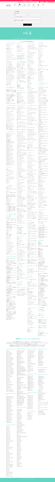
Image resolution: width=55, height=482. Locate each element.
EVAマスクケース (9, 198)
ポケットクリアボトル (41, 189)
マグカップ (39, 211)
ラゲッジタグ (19, 261)
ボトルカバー (40, 194)
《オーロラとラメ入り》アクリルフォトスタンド (22, 144)
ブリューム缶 (40, 80)
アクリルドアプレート (20, 220)
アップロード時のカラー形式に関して (43, 247)
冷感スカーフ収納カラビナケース (32, 248)
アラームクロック (40, 75)
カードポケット (8, 121)
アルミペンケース (9, 230)
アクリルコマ (19, 195)
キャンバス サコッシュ (31, 158)
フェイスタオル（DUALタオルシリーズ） (32, 239)
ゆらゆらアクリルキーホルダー (21, 210)
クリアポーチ (29, 162)
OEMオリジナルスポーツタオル (32, 260)
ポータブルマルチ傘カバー (31, 204)
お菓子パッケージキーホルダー (32, 139)
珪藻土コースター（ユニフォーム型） (32, 148)
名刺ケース (18, 243)
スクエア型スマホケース (9, 70)
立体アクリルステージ (20, 135)
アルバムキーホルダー (31, 99)
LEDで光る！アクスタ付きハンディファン (22, 79)
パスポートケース (19, 258)
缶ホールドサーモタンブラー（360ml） (42, 178)
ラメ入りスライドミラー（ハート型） (32, 110)
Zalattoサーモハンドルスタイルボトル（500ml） (43, 129)
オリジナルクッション (31, 268)
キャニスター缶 (40, 55)
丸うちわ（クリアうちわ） (21, 65)
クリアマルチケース (30, 130)
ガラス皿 (29, 282)
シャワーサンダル (19, 283)
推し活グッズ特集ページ (20, 227)
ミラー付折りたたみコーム (31, 69)
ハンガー (39, 47)
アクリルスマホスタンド (20, 216)
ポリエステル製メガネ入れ (31, 207)
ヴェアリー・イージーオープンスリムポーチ (32, 187)
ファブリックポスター (31, 323)
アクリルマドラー (19, 164)
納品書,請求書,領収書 (41, 262)
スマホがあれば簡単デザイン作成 (43, 275)
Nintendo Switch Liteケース (21, 58)
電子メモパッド (30, 87)
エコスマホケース (9, 83)
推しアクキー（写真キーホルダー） (21, 130)
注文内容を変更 (40, 249)
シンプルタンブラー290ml (42, 102)
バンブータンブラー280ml (42, 97)
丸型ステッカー (19, 47)
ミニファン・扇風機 (20, 67)
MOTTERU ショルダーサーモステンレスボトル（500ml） (43, 151)
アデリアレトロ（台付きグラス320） (42, 95)
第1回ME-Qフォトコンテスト (42, 319)
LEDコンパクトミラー (20, 96)
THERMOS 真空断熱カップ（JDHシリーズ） (42, 235)
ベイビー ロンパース (9, 174)
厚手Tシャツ (8, 175)
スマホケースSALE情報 (41, 323)
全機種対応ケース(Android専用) (11, 90)
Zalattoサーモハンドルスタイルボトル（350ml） (43, 127)
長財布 (18, 267)
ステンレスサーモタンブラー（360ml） (42, 108)
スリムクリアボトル (41, 180)
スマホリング (8, 112)
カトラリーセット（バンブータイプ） (32, 305)
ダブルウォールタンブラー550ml (43, 101)
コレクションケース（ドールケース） (32, 194)
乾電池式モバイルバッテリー (10, 300)
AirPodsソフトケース (9, 146)
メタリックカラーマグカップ (42, 221)
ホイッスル (29, 82)
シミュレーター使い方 (41, 261)
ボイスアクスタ (19, 113)
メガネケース (29, 66)
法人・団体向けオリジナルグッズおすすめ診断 (43, 334)
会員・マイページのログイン (42, 302)
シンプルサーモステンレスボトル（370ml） (43, 164)
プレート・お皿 (30, 281)
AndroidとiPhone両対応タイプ (11, 95)
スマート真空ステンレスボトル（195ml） (42, 144)
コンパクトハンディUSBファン (21, 74)
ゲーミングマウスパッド (9, 242)
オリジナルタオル (30, 223)
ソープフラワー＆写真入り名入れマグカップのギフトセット (22, 290)
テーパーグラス (40, 86)
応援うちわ (18, 66)
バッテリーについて (41, 257)
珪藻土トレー (29, 330)
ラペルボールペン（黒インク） (11, 218)
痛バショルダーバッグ (31, 195)
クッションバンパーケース (10, 55)
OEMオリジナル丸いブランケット (33, 259)
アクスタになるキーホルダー (21, 125)
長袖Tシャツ (8, 180)
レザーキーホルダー (30, 60)
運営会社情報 (13, 38)
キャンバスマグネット (31, 314)
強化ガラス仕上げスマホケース (11, 69)
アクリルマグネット (20, 191)
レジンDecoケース (9, 61)
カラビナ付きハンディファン (21, 71)
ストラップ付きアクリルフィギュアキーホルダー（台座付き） (22, 198)
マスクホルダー (8, 201)
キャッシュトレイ (9, 238)
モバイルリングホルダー (9, 111)
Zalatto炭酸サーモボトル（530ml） (42, 162)
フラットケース (30, 163)
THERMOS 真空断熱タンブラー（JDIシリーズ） (43, 232)
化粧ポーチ (29, 65)
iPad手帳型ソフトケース (10, 141)
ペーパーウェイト (19, 221)
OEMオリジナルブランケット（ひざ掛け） (33, 255)
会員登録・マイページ (36, 38)
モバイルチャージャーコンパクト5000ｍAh (11, 266)
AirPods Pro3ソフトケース (10, 164)
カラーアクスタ (19, 118)
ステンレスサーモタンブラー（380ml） (42, 110)
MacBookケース (8, 136)
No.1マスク (8, 191)
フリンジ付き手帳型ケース (10, 96)
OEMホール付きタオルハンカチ (32, 263)
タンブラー (39, 190)
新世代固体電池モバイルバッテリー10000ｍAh (11, 292)
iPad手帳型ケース (9, 140)
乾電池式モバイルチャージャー (11, 301)
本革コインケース (19, 271)
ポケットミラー (30, 107)
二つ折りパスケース (20, 254)
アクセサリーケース (41, 79)
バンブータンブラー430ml (42, 98)
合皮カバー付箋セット (9, 234)
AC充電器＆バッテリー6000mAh (11, 282)
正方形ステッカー (19, 46)
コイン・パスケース (20, 275)
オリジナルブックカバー (9, 251)
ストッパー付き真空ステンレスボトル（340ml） (43, 137)
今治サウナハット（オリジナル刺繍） (43, 70)
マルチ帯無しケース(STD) (10, 100)
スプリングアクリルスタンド (21, 138)
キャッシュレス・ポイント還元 (42, 297)
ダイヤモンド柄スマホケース (10, 75)
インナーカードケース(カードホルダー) (22, 248)
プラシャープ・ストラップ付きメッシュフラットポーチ (32, 213)
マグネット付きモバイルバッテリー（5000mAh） (11, 271)
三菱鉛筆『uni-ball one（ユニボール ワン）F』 (11, 223)
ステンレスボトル (40, 193)
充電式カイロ (19, 85)
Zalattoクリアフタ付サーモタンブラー (43, 132)
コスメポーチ (29, 209)
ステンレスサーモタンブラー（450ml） (42, 113)
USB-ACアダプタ (8, 319)
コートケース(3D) (9, 64)
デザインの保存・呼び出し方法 (42, 279)
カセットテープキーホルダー (32, 47)
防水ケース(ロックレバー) (10, 125)
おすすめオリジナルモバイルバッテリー (11, 259)
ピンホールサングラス (31, 95)
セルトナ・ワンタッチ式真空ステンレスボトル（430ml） (43, 159)
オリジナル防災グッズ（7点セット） (43, 66)
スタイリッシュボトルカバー (42, 201)
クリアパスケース (19, 240)
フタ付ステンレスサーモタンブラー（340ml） (43, 171)
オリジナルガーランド (31, 96)
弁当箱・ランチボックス (31, 288)
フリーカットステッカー (20, 48)
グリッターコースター (31, 150)
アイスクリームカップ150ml (32, 296)
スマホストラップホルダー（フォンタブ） (11, 109)
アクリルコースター (20, 168)
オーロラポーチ (30, 167)
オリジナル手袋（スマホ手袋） (42, 46)
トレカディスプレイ (20, 231)
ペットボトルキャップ (41, 198)
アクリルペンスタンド (20, 200)
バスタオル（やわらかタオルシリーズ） (32, 234)
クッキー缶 (39, 56)
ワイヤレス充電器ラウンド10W (11, 304)
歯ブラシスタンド (30, 331)
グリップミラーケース (9, 74)
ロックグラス (40, 93)
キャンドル (39, 52)
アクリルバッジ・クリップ (21, 186)
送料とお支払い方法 (41, 292)
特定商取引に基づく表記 (19, 38)
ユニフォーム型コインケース (21, 274)
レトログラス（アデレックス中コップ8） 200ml (43, 88)
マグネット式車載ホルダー (10, 129)
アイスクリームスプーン (31, 295)
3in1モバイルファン (20, 70)
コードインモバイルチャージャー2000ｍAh (11, 295)
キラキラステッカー (20, 51)
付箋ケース (8, 233)
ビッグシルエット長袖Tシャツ (10, 178)
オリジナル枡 (40, 74)
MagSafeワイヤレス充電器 (10, 308)
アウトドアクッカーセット (31, 301)
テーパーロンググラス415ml (42, 91)
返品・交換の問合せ (41, 288)
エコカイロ (18, 84)
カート (43, 5)
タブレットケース (40, 51)
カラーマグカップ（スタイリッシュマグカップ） (43, 216)
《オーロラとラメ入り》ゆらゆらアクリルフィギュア (22, 140)
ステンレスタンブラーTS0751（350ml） (42, 167)
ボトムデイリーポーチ (31, 180)
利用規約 (24, 38)
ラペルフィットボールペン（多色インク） (11, 220)
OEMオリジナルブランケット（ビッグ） (33, 257)
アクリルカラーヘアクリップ (21, 161)
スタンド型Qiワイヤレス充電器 (11, 313)
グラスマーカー (19, 165)
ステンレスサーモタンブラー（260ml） (42, 106)
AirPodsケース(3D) (9, 145)
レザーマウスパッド (9, 243)
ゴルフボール (40, 60)
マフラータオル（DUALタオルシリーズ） (32, 241)
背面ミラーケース (9, 73)
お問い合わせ (33, 5)
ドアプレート (8, 239)
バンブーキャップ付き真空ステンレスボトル (43, 205)
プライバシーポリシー (29, 38)
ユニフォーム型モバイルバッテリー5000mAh (11, 276)
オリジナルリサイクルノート (10, 246)
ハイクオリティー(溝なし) (10, 94)
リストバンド (29, 137)
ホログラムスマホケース (9, 79)
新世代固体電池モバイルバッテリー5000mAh (11, 278)
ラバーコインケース (20, 266)
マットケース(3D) (9, 65)
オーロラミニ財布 (19, 270)
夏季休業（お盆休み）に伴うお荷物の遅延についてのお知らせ (27, 2)
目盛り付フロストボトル (41, 181)
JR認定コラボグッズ (41, 315)
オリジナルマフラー (30, 253)
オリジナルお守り (19, 159)
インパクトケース (9, 56)
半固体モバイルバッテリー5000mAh (10, 280)
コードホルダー (30, 83)
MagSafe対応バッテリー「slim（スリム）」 (11, 273)
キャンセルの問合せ (41, 289)
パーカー (7, 183)
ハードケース (8, 46)
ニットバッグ (29, 157)
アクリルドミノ (19, 174)
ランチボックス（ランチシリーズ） (32, 287)
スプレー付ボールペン (9, 211)
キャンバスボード (30, 310)
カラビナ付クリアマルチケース (32, 134)
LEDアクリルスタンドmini (21, 92)
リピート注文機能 (40, 278)
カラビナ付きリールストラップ (32, 73)
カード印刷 (8, 252)
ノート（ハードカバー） (9, 247)
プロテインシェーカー (41, 207)
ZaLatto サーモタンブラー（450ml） (42, 125)
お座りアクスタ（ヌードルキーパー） (22, 127)
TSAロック (29, 86)
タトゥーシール (40, 48)
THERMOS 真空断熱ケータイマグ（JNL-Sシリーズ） (43, 228)
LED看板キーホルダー (20, 101)
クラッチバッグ (30, 154)
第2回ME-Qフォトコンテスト (42, 320)
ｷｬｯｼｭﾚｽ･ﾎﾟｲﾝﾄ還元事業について (43, 305)
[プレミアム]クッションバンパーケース (11, 60)
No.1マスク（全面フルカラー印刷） (11, 193)
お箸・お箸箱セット (30, 292)
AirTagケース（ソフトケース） (11, 133)
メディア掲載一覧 (40, 309)
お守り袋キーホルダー (31, 129)
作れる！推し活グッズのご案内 (21, 233)
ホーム (15, 5)
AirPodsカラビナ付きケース (10, 142)
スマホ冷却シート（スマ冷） (10, 107)
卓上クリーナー (8, 237)
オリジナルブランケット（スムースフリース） (32, 250)
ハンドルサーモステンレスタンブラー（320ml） (43, 169)
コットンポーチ (30, 171)
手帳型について (40, 253)
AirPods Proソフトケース (10, 150)
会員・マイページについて (42, 298)
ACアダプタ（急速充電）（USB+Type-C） (10, 315)
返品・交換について (41, 265)
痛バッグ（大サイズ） (31, 200)
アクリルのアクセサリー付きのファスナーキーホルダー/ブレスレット (22, 206)
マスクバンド (8, 202)
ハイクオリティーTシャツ (10, 171)
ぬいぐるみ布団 (19, 232)
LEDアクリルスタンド (20, 97)
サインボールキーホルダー (31, 101)
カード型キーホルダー (31, 100)
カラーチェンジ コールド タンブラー (43, 155)
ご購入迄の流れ (24, 5)
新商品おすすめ (20, 5)
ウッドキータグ (30, 75)
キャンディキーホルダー (20, 182)
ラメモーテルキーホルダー (21, 179)
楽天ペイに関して (40, 296)
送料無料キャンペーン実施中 (27, 0)
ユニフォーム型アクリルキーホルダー (22, 178)
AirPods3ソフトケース (9, 158)
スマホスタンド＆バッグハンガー (32, 91)
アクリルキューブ (19, 172)
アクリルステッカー (20, 187)
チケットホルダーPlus (20, 250)
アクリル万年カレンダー (20, 215)
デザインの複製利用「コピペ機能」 (42, 281)
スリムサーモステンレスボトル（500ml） (42, 141)
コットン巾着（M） (30, 175)
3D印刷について (40, 256)
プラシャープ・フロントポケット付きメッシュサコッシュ (32, 215)
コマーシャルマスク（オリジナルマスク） (11, 189)
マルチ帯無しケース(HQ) (10, 99)
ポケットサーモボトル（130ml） (43, 149)
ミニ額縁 (29, 313)
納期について (40, 252)
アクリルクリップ (19, 188)
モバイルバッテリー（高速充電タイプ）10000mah (11, 288)
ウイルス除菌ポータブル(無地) (10, 210)
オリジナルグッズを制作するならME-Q (43, 274)
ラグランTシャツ (8, 179)
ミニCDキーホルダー (31, 46)
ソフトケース (8, 47)
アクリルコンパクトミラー (31, 117)
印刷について (40, 244)
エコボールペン (8, 229)
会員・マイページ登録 (41, 301)
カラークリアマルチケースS (32, 133)
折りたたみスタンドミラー (31, 113)
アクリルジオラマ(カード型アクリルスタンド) (22, 212)
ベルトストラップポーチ (31, 179)
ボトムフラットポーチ (31, 176)
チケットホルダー (19, 249)
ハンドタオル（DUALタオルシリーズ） (32, 237)
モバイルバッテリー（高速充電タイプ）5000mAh (11, 264)
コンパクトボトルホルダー (42, 202)
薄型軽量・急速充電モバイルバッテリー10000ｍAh (11, 290)
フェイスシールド (9, 205)
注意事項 (39, 242)
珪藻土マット (29, 329)
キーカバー (29, 79)
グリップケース (8, 82)
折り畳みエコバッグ (30, 196)
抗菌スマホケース (9, 187)
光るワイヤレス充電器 (9, 305)
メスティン (29, 300)
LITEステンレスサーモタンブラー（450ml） (43, 115)
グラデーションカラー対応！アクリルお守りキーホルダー (22, 295)
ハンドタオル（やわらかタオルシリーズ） (32, 229)
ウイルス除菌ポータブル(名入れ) (11, 207)
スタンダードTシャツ (9, 170)
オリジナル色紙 (30, 317)
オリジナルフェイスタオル (31, 226)
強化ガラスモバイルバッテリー (11, 260)
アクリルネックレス (20, 134)
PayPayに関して (40, 293)
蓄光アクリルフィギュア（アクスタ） (22, 120)
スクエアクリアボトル (41, 188)
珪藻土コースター (30, 146)
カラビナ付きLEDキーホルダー (32, 92)
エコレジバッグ (30, 190)
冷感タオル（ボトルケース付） (32, 243)
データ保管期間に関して (41, 283)
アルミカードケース (20, 257)
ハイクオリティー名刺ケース (21, 244)
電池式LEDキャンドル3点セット (22, 102)
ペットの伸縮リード (41, 71)
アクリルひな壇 (19, 229)
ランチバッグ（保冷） (31, 199)
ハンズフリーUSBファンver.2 (21, 75)
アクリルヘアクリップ (20, 160)
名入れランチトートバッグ (21, 291)
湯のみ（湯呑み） (40, 185)
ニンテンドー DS (19, 59)
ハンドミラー (29, 122)
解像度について (40, 248)
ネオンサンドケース (9, 51)
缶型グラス (39, 184)
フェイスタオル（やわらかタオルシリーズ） (32, 232)
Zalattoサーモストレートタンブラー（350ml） (43, 122)
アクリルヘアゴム (19, 201)
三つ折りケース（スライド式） (11, 103)
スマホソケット (8, 116)
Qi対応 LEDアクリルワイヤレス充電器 (11, 310)
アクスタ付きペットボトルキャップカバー (22, 147)
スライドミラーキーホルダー (32, 112)
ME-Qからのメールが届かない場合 (43, 267)
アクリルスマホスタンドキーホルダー (22, 124)
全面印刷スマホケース (9, 48)
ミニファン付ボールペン (20, 80)
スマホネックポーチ (30, 189)
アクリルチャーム (19, 192)
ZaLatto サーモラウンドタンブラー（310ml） (43, 120)
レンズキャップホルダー (31, 88)
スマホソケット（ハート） (10, 117)
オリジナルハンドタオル (31, 227)
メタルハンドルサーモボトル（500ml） (42, 146)
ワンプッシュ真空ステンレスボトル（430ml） (43, 134)
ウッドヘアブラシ (30, 70)
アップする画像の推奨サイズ (42, 284)
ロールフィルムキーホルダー (32, 52)
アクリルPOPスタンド (20, 196)
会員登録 (38, 5)
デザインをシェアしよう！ (42, 287)
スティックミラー (30, 121)
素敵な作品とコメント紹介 (42, 327)
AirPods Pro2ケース (9, 159)
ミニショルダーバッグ (31, 185)
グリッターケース (9, 52)
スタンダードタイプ (9, 89)
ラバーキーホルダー (30, 61)
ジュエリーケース (40, 78)
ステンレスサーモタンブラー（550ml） (42, 118)
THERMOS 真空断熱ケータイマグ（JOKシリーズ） (43, 230)
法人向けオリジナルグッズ (42, 335)
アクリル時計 (19, 173)
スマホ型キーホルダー (31, 78)
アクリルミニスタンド (20, 149)
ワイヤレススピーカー (31, 53)
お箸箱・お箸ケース (30, 291)
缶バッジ (29, 51)
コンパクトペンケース (31, 74)
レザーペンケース (30, 64)
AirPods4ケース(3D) (9, 154)
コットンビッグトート (31, 172)
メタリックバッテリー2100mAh (11, 296)
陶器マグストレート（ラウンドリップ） (43, 220)
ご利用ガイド (29, 5)
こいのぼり (39, 64)
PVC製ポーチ (30, 208)
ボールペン (8, 217)
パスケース (18, 239)
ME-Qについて (40, 243)
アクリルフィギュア (20, 114)
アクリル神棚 (19, 228)
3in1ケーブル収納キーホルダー (11, 318)
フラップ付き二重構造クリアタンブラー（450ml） (43, 174)
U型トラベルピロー (30, 272)
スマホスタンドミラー (9, 120)
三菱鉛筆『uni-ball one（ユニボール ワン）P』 (11, 225)
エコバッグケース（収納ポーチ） (32, 191)
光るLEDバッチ (19, 93)
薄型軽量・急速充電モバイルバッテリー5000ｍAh (11, 268)
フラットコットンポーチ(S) (32, 170)
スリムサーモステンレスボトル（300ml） (42, 139)
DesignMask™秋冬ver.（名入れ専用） (11, 197)
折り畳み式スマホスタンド (10, 126)
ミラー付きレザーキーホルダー (32, 108)
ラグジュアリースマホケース (10, 78)
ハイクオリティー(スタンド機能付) (11, 92)
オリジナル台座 (19, 156)
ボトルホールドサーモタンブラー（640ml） (43, 176)
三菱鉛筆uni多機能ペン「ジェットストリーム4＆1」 (11, 227)
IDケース (18, 245)
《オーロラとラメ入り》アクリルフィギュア (22, 116)
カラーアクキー (19, 110)
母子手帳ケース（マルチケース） (32, 203)
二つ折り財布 (19, 269)
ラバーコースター (30, 145)
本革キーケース (30, 56)
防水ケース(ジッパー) (9, 124)
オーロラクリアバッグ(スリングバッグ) (33, 184)
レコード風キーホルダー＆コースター (32, 49)
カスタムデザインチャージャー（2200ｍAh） (11, 299)
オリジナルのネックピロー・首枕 (32, 271)
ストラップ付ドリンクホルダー (42, 197)
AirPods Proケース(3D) (10, 149)
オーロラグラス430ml (41, 92)
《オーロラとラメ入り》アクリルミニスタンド (22, 151)
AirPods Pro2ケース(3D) (10, 162)
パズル (39, 59)
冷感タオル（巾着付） (31, 244)
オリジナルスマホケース (34, 341)
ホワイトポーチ (30, 166)
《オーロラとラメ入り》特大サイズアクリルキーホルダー (22, 155)
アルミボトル (40, 203)
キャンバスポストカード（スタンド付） (32, 319)
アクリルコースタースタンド (21, 169)
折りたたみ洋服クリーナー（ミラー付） (32, 124)
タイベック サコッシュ (31, 159)
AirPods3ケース (8, 155)
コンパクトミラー (30, 116)
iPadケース (8, 137)
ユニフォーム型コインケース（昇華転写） (22, 279)
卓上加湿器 (18, 86)
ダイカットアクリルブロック (21, 131)
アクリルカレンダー (20, 183)
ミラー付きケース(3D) (9, 66)
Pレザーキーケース (30, 57)
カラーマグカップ (40, 214)
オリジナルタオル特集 (31, 222)
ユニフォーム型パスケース (21, 253)
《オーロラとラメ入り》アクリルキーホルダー (22, 109)
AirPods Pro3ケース (9, 163)
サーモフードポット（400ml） (32, 299)
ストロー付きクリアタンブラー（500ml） (42, 157)
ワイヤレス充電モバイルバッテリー (11, 284)
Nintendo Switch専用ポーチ (21, 55)
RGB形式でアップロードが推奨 (43, 285)
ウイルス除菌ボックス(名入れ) (10, 206)
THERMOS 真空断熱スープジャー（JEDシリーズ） (43, 237)
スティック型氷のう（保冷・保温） (21, 82)
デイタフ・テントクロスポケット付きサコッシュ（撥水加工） (32, 218)
